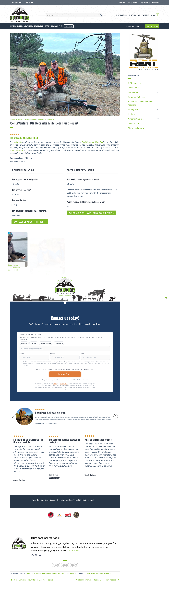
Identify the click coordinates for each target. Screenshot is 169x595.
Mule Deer (100, 573)
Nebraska (17, 142)
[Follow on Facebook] (25, 2)
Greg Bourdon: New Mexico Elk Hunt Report (33, 579)
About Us (122, 2)
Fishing (20, 26)
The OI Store (133, 123)
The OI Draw (133, 87)
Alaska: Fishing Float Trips (37, 265)
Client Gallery (155, 2)
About (47, 26)
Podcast (135, 2)
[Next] (120, 253)
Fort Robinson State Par (92, 142)
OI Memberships (121, 15)
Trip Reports (144, 2)
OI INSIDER (132, 15)
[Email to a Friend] (63, 565)
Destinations (38, 26)
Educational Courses (136, 128)
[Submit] (101, 15)
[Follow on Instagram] (27, 2)
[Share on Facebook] (54, 565)
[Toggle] (157, 92)
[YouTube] (39, 555)
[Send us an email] (29, 2)
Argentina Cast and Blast (74, 265)
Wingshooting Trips (136, 118)
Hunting (13, 26)
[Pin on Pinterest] (67, 565)
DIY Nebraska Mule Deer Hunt (24, 138)
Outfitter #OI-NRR (48, 119)
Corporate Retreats (136, 97)
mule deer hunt (16, 150)
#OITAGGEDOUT (90, 573)
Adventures (28, 26)
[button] (143, 15)
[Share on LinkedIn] (72, 565)
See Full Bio (73, 550)
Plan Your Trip (56, 26)
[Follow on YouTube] (32, 2)
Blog (129, 2)
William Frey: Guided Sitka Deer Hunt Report (96, 579)
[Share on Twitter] (58, 565)
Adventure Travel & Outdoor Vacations (140, 103)
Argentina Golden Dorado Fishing (112, 275)
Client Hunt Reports (16, 119)
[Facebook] (32, 555)
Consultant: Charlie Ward (33, 119)
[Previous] (10, 253)
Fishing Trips (133, 109)
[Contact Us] (166, 297)
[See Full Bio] (80, 550)
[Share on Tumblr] (76, 565)
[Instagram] (36, 555)
